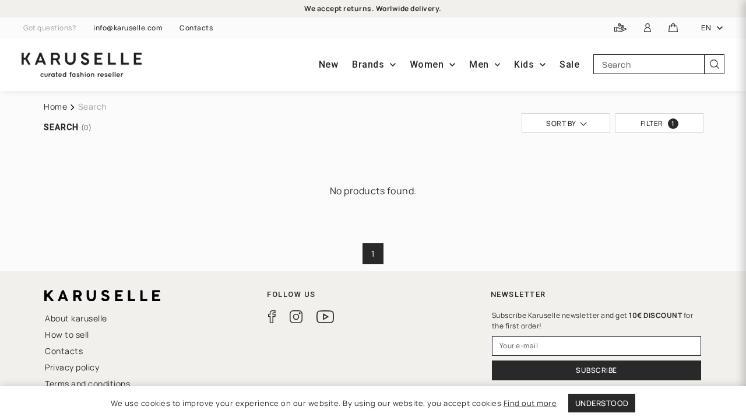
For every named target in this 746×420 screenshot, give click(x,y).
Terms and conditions (87, 383)
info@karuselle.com (127, 28)
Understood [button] (602, 403)
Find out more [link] (530, 403)
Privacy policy (72, 367)
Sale (569, 64)
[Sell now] (620, 28)
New (329, 64)
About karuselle (76, 318)
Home (55, 106)
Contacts (196, 28)
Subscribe (596, 370)
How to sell (67, 334)
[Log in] (647, 28)
